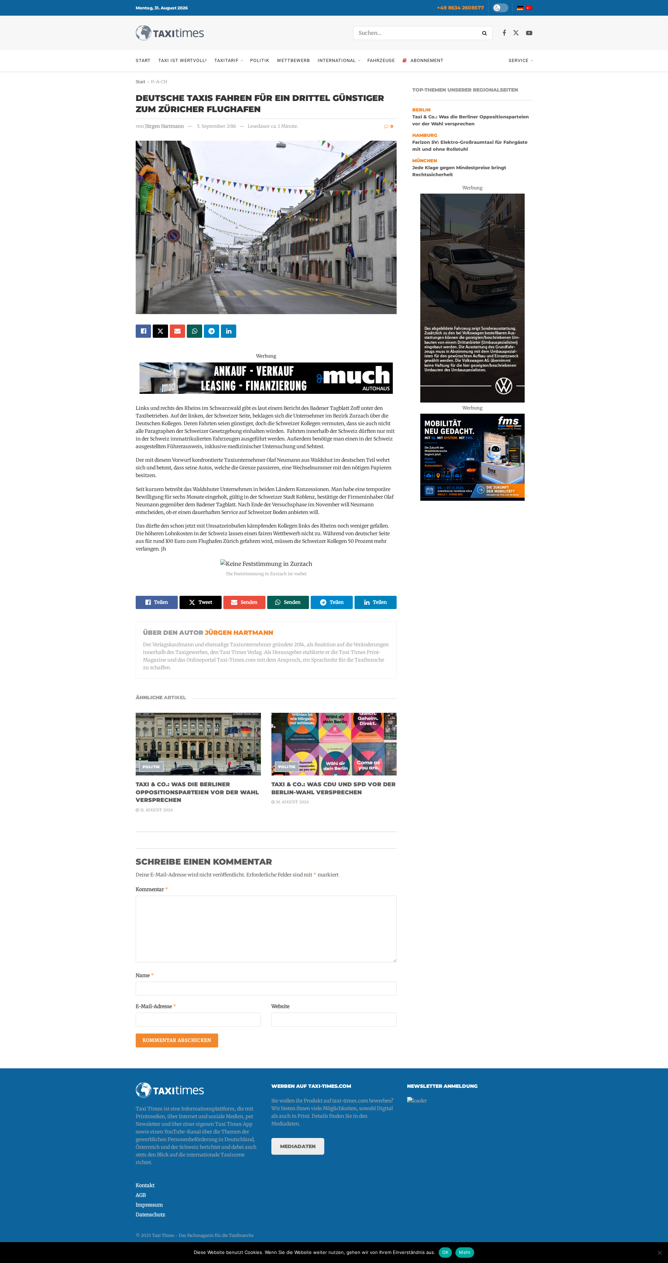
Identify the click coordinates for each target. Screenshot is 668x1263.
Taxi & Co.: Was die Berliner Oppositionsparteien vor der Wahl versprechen (197, 792)
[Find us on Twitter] (516, 33)
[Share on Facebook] (143, 331)
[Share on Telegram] (211, 331)
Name (145, 975)
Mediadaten (298, 1146)
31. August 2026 (156, 810)
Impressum (149, 1205)
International (337, 60)
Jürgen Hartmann (164, 126)
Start (143, 60)
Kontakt (145, 1185)
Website (280, 1006)
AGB (141, 1195)
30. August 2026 (292, 802)
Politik (259, 60)
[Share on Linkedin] (228, 331)
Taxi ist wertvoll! (182, 60)
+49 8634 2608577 (460, 8)
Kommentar (152, 889)
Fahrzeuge (381, 60)
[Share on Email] (177, 331)
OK (445, 1252)
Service (518, 60)
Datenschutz (150, 1214)
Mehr (465, 1252)
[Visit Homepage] (170, 33)
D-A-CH (159, 81)
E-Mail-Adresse (156, 1006)
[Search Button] (486, 33)
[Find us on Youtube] (529, 33)
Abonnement (427, 60)
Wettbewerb (293, 60)
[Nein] (659, 1252)
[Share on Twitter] (160, 331)
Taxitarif (226, 60)
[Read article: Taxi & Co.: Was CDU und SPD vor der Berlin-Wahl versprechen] (334, 744)
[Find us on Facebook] (504, 33)
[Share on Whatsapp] (194, 331)
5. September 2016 (216, 126)
